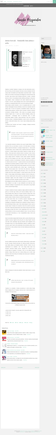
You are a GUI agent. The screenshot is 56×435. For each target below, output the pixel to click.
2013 (43, 202)
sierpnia (43, 221)
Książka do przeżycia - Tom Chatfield (13, 337)
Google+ (22, 322)
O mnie (5, 1)
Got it (31, 5)
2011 (43, 248)
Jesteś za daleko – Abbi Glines (12, 356)
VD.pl (42, 123)
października (44, 215)
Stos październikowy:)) (49, 146)
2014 (43, 199)
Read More (29, 334)
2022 (43, 173)
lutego (43, 240)
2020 (43, 180)
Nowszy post (3, 367)
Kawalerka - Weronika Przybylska (12, 343)
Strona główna (20, 367)
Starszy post (37, 367)
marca (43, 237)
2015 (43, 196)
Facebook (12, 322)
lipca (43, 224)
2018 (43, 186)
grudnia (43, 208)
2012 (43, 206)
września (43, 218)
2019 (43, 183)
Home (2, 1)
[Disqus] (20, 384)
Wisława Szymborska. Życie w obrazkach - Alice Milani (16, 350)
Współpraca (9, 1)
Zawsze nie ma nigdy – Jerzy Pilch (12, 331)
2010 (43, 251)
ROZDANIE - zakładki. (49, 141)
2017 (43, 189)
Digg (31, 322)
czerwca (43, 228)
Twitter (17, 322)
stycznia (43, 244)
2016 (43, 193)
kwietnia (43, 234)
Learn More (26, 5)
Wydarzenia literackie (17, 1)
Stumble (26, 322)
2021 (43, 176)
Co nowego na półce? (49, 152)
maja (43, 231)
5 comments (17, 45)
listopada (43, 212)
